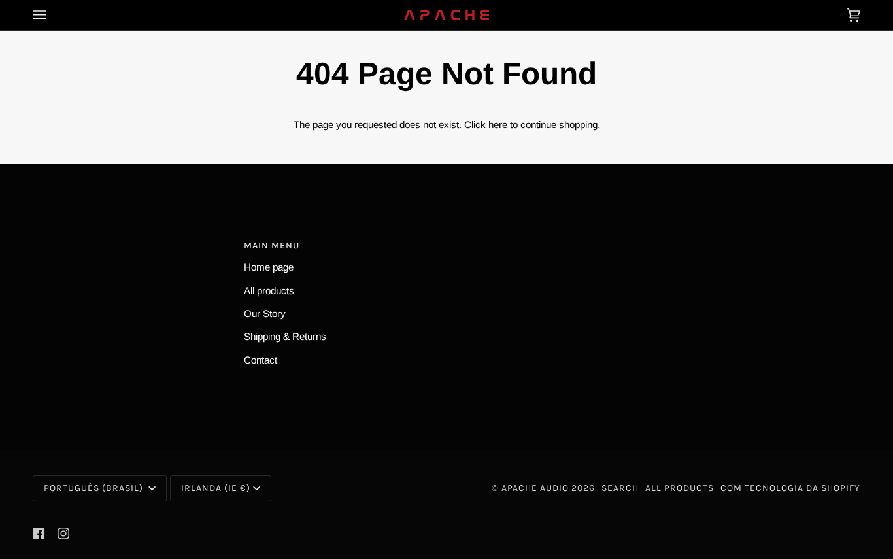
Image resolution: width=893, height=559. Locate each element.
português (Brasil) (95, 488)
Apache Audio (535, 488)
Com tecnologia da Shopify (790, 488)
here (497, 124)
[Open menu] (52, 15)
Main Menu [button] (271, 245)
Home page (269, 267)
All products (269, 290)
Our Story (265, 313)
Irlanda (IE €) (215, 488)
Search (620, 488)
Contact (260, 359)
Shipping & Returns (285, 336)
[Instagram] (63, 533)
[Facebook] (38, 533)
